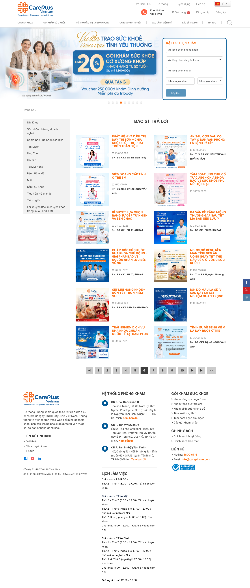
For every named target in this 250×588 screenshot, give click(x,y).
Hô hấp (31, 160)
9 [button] (141, 102)
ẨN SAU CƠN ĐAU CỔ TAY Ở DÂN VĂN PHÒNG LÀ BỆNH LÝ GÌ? (207, 139)
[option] (125, 63)
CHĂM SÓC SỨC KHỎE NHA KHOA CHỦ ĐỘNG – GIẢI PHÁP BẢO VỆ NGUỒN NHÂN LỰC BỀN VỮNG (129, 256)
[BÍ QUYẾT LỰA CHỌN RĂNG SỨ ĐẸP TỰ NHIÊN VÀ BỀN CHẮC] (94, 227)
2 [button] (113, 102)
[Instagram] (246, 297)
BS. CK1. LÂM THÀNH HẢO (132, 307)
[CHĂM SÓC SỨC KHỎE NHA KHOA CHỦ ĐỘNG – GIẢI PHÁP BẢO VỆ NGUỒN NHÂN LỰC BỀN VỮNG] (94, 265)
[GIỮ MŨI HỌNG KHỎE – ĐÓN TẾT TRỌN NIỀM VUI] (94, 305)
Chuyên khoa (25, 22)
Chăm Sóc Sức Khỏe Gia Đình (45, 139)
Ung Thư (32, 153)
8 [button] (137, 102)
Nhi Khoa (32, 122)
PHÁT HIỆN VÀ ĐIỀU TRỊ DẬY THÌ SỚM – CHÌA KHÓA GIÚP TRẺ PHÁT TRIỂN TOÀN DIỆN (129, 141)
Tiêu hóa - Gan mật (39, 193)
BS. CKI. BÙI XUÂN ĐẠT (130, 230)
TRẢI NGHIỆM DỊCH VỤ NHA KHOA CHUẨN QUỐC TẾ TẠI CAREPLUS (130, 331)
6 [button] (129, 102)
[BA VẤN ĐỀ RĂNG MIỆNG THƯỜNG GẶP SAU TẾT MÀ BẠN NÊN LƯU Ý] (172, 227)
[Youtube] (246, 290)
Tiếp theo (176, 93)
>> (212, 370)
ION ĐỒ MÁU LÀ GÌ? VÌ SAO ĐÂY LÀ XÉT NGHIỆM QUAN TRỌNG (206, 293)
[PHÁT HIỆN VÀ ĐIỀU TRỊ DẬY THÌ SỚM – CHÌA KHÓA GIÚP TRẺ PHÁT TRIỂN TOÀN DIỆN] (94, 151)
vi (223, 3)
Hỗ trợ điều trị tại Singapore (92, 22)
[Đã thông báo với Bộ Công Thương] (183, 467)
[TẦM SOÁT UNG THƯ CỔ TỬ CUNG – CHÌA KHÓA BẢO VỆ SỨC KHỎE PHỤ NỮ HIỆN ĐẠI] (172, 189)
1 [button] (109, 102)
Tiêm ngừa (33, 200)
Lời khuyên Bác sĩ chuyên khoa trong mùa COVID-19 (46, 208)
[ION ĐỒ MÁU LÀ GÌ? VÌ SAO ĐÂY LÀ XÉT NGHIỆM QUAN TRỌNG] (172, 305)
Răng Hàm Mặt (36, 173)
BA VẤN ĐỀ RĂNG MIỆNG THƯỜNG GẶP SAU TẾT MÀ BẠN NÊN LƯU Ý (208, 215)
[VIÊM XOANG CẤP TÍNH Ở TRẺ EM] (94, 189)
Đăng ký (221, 12)
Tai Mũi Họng (35, 166)
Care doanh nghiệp (130, 22)
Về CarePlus (143, 3)
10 (182, 370)
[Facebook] (246, 283)
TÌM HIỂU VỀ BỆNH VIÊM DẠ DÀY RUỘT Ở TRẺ (207, 329)
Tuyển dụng (183, 3)
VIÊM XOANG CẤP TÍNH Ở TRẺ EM (129, 175)
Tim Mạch (33, 146)
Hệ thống (162, 3)
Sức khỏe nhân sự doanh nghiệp (42, 131)
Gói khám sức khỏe (54, 22)
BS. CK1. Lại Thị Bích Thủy (131, 157)
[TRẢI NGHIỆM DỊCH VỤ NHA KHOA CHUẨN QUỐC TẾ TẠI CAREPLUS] (94, 342)
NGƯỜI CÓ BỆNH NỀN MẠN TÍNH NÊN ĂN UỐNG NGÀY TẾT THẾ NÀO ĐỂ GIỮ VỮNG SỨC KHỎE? (207, 256)
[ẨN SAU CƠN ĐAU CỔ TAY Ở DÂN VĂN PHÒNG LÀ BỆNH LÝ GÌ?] (172, 151)
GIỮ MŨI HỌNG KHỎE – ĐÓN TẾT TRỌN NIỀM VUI (128, 293)
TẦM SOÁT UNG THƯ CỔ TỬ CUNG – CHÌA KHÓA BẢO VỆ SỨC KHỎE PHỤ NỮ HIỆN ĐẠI (208, 179)
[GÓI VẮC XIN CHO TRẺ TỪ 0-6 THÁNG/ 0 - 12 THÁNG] (125, 63)
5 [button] (125, 102)
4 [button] (121, 102)
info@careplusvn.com (196, 459)
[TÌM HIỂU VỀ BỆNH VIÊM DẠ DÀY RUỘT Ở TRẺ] (172, 342)
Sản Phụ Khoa (35, 186)
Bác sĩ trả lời (189, 22)
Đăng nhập (203, 12)
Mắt (29, 180)
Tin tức (212, 22)
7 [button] (133, 102)
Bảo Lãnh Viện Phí (161, 22)
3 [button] (117, 102)
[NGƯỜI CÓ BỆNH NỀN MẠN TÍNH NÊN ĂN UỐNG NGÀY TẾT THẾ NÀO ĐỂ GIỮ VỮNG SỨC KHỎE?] (172, 265)
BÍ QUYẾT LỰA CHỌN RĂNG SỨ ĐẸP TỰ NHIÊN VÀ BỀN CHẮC (130, 215)
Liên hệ (200, 3)
